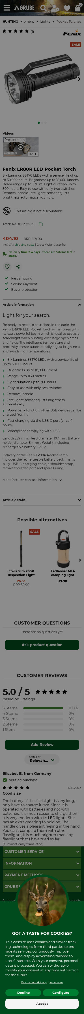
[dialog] (42, 507)
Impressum (56, 982)
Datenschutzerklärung (34, 982)
